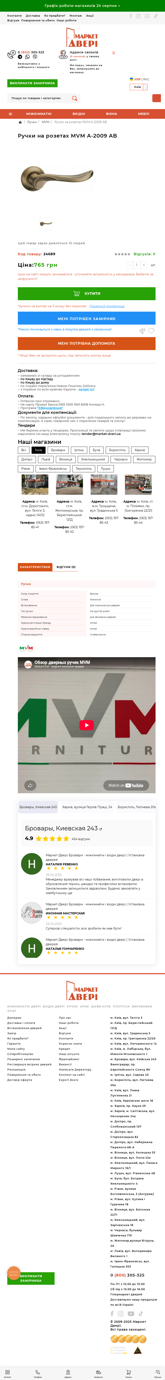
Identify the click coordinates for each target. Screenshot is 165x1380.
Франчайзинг (69, 1059)
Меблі (144, 114)
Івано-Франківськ (53, 469)
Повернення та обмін (38, 20)
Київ (38, 450)
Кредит (64, 1048)
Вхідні (79, 114)
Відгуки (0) (66, 567)
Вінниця (65, 459)
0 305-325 (31, 52)
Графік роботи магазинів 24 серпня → (82, 6)
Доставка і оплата (21, 1023)
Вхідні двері (54, 1007)
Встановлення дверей (24, 1028)
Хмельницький (93, 459)
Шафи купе (101, 1007)
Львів (45, 459)
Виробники (142, 1007)
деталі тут (86, 389)
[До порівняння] (142, 331)
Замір (11, 1033)
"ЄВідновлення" (50, 408)
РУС (146, 79)
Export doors (68, 1080)
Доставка (33, 15)
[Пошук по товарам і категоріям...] (74, 98)
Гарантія (14, 1043)
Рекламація (16, 1069)
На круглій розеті (100, 611)
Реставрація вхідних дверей (29, 1064)
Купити (92, 294)
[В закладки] (151, 331)
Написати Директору (75, 1069)
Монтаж (76, 15)
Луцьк (105, 469)
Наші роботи (66, 20)
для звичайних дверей (103, 617)
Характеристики (35, 567)
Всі (23, 450)
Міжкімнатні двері (24, 1007)
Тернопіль (84, 469)
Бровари (58, 450)
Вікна (111, 114)
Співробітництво (20, 1054)
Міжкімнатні (39, 114)
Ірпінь (79, 450)
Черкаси (121, 459)
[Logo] (82, 37)
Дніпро (26, 459)
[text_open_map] (100, 829)
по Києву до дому (34, 382)
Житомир (144, 459)
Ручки (72, 1007)
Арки (84, 1007)
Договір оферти (19, 1080)
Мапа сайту (16, 1048)
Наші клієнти (69, 1054)
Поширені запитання (23, 1059)
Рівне (25, 469)
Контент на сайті (72, 1074)
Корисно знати (70, 1043)
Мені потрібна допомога (86, 343)
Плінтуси (121, 1007)
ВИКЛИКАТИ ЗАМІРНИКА (32, 83)
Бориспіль (117, 450)
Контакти (14, 15)
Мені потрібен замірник (87, 319)
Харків (140, 450)
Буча (96, 450)
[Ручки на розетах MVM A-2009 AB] (57, 178)
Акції (90, 15)
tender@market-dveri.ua (101, 434)
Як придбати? (55, 15)
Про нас (65, 1017)
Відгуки (13, 20)
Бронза (94, 593)
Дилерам (14, 1017)
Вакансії (65, 1064)
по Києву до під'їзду (36, 379)
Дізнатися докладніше (107, 306)
